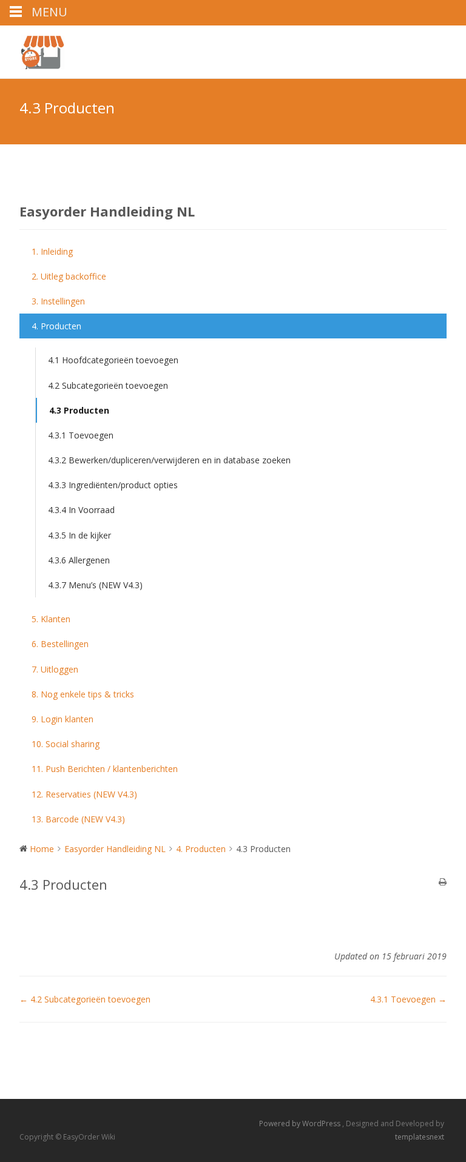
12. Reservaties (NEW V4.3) (84, 794)
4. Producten (56, 326)
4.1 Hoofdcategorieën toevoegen (113, 360)
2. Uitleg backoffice (69, 276)
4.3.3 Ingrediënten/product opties (113, 485)
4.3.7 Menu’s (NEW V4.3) (95, 585)
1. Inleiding (52, 251)
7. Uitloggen (55, 669)
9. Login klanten (62, 719)
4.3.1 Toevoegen (80, 435)
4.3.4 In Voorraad (81, 510)
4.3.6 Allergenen (79, 560)
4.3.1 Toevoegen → (408, 999)
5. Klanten (51, 619)
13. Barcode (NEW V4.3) (78, 819)
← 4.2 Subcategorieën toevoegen (84, 999)
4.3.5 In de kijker (79, 535)
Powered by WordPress (300, 1123)
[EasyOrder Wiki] (32, 49)
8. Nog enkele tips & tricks (83, 694)
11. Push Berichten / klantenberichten (105, 768)
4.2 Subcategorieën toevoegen (108, 385)
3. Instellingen (58, 301)
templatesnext (419, 1137)
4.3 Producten (79, 410)
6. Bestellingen (60, 644)
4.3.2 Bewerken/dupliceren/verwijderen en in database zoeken (169, 460)
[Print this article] (443, 882)
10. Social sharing (66, 744)
